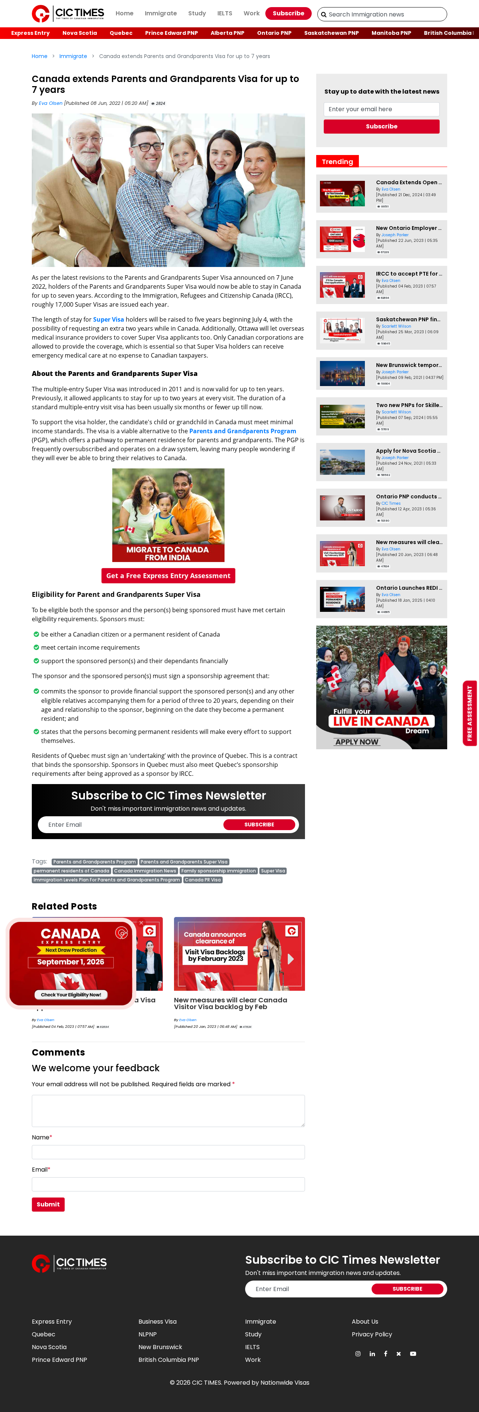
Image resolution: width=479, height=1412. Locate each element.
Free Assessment (470, 713)
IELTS (224, 13)
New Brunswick (160, 1347)
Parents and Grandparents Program (242, 431)
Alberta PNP (227, 33)
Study (197, 13)
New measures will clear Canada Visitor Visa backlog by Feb (230, 1003)
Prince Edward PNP (171, 33)
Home (125, 13)
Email (41, 1169)
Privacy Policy (372, 1334)
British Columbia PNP (168, 1359)
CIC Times (391, 503)
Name (42, 1137)
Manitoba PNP (391, 33)
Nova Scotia (79, 33)
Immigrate (161, 13)
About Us (365, 1321)
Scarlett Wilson (396, 326)
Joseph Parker (395, 235)
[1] (324, 14)
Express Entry (30, 33)
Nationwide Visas (284, 1382)
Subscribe (288, 13)
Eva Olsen (51, 103)
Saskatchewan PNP (331, 33)
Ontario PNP (274, 33)
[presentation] (291, 953)
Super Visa (108, 319)
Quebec (121, 33)
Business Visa (157, 1321)
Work (252, 13)
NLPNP (147, 1334)
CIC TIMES (206, 1382)
